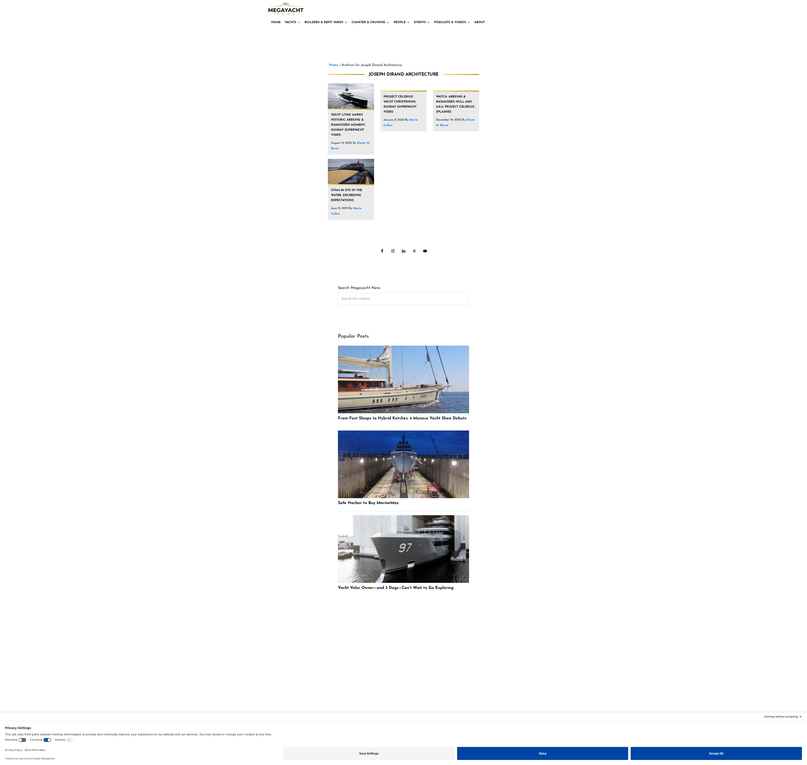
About (479, 22)
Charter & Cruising (368, 22)
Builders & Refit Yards (324, 22)
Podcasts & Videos (450, 22)
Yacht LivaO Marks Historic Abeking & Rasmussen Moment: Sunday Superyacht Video (348, 125)
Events (420, 22)
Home (276, 22)
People (400, 22)
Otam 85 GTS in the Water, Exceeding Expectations (346, 195)
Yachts (290, 22)
